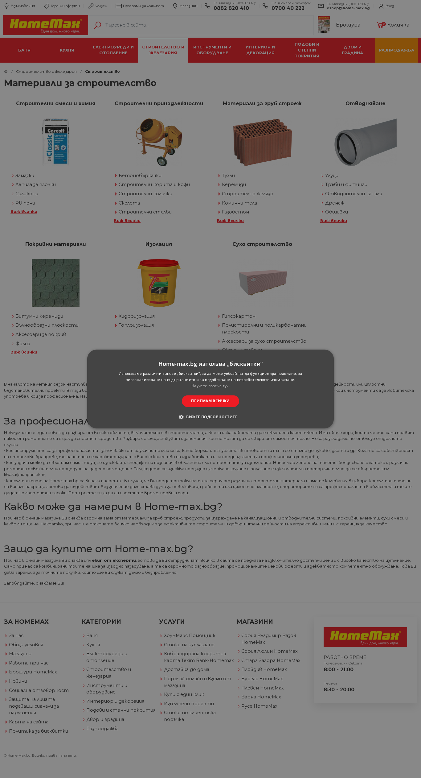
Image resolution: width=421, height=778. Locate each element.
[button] (210, 417)
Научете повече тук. (210, 385)
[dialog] (210, 389)
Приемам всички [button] (210, 400)
